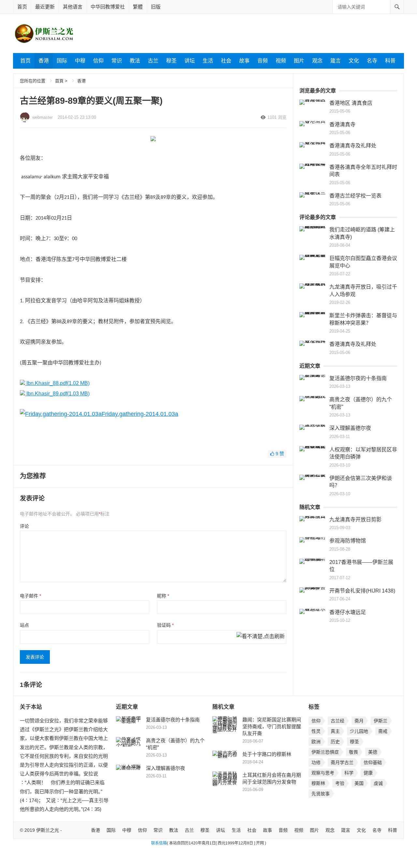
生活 (208, 60)
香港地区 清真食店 (350, 103)
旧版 (156, 6)
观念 (317, 60)
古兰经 (337, 720)
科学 (348, 772)
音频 (262, 60)
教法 (135, 60)
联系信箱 (159, 843)
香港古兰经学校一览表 (355, 195)
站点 (24, 625)
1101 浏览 (276, 117)
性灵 (316, 731)
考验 (339, 783)
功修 (316, 762)
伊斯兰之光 (47, 830)
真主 (335, 731)
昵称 (163, 595)
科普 (390, 60)
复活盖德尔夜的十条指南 (358, 378)
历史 (335, 741)
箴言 (335, 60)
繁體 (138, 6)
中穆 (80, 60)
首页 (22, 6)
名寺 (372, 60)
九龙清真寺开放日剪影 (355, 519)
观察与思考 (322, 772)
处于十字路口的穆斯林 (266, 754)
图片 (299, 60)
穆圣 (171, 60)
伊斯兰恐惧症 (325, 752)
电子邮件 (30, 595)
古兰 (153, 60)
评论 (24, 526)
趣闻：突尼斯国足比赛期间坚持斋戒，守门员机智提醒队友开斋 (271, 726)
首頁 (59, 80)
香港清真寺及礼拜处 (352, 145)
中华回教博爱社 (108, 6)
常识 (116, 60)
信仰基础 (373, 762)
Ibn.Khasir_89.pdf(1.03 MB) (57, 393)
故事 (244, 60)
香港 (43, 60)
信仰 (98, 60)
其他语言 (72, 6)
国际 (62, 60)
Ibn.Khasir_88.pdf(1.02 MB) (57, 383)
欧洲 (316, 741)
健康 (368, 772)
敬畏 (353, 752)
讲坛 (189, 60)
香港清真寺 (342, 124)
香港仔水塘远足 (347, 612)
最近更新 (45, 6)
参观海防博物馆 (347, 540)
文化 (354, 60)
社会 (226, 60)
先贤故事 (320, 793)
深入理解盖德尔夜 (350, 428)
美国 (359, 783)
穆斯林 (318, 783)
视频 (281, 60)
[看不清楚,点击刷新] (261, 637)
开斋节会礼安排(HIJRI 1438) (362, 591)
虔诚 (378, 783)
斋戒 (382, 731)
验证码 (165, 625)
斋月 (359, 720)
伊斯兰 (380, 720)
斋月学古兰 (342, 762)
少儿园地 (359, 731)
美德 (372, 752)
